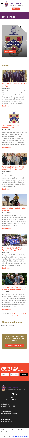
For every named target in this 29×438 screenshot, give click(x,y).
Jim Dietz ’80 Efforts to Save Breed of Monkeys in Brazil (14, 288)
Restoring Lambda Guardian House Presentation (12, 44)
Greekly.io (25, 436)
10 (12, 315)
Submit (24, 374)
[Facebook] (13, 394)
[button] (2, 40)
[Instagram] (16, 394)
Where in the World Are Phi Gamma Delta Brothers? (13, 168)
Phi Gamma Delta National (9, 413)
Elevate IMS (17, 436)
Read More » (6, 106)
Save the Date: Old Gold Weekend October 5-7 (12, 249)
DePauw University (6, 421)
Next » (16, 315)
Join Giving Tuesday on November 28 (12, 126)
